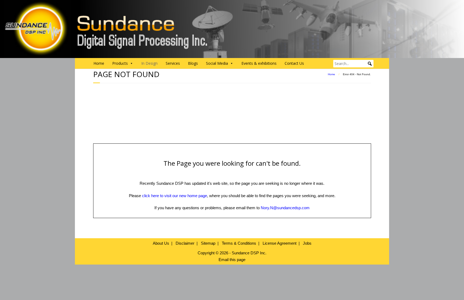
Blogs (193, 63)
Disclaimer (185, 243)
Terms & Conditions (239, 243)
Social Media (217, 63)
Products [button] (120, 63)
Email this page (232, 259)
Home (98, 63)
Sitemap (208, 243)
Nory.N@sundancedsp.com (285, 207)
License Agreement (279, 243)
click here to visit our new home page (174, 195)
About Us (161, 243)
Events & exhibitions (259, 63)
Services (173, 63)
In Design (149, 63)
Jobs (307, 243)
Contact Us (294, 63)
